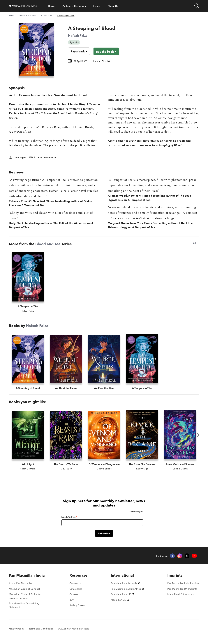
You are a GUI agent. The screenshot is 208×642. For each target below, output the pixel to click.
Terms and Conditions (41, 628)
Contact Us (75, 583)
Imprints (174, 575)
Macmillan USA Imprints (180, 594)
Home (11, 15)
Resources (78, 575)
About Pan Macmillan (20, 583)
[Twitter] (187, 555)
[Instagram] (179, 555)
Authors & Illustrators (74, 5)
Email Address (69, 516)
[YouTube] (194, 556)
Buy (71, 599)
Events (96, 5)
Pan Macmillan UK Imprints (182, 588)
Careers (73, 594)
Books (51, 5)
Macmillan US (118, 599)
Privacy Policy (16, 628)
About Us (113, 5)
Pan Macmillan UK (121, 594)
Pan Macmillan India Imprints (183, 583)
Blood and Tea (47, 244)
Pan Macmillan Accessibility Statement (24, 605)
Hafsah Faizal (46, 15)
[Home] (23, 6)
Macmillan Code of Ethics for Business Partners (25, 596)
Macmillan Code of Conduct (24, 588)
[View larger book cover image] (36, 49)
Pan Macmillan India (27, 575)
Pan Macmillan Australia (124, 583)
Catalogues (75, 588)
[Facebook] (172, 555)
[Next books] (198, 435)
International (122, 575)
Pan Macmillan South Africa (126, 588)
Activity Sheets (77, 605)
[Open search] (196, 6)
